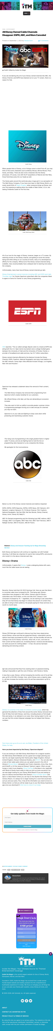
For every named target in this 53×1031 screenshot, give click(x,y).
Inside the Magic (39, 1024)
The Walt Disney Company (20, 866)
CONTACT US (6, 1012)
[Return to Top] (50, 954)
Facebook (26, 1000)
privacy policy (29, 1020)
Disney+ (23, 565)
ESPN (23, 869)
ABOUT (4, 1008)
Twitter (30, 1000)
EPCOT (37, 760)
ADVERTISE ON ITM (19, 1012)
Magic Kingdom (21, 185)
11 (44, 40)
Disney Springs (28, 768)
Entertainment (10, 29)
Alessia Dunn (28, 40)
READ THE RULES (26, 946)
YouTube (22, 1000)
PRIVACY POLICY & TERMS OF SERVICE (15, 1016)
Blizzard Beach (13, 764)
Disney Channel (16, 869)
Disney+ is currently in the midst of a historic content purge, (22, 710)
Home (3, 29)
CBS (3, 347)
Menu (26, 13)
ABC (9, 869)
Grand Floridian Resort (39, 774)
